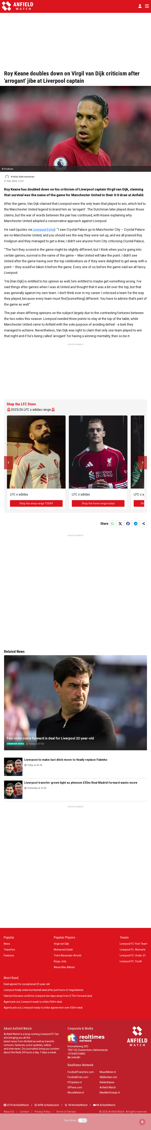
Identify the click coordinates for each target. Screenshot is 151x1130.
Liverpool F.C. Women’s (132, 949)
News (7, 943)
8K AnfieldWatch (105, 1105)
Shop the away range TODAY (36, 503)
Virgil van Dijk (61, 943)
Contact (24, 1111)
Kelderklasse (107, 1082)
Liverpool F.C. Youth (131, 961)
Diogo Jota (60, 961)
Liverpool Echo (43, 229)
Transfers (9, 949)
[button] (140, 6)
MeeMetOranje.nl (110, 1092)
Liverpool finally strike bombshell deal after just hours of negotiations (43, 989)
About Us (9, 1111)
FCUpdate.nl (75, 1082)
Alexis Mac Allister (64, 967)
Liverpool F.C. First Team (133, 943)
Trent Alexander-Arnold (67, 955)
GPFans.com (75, 1087)
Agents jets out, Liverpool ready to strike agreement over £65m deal (43, 1007)
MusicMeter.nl (108, 1072)
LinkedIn (75, 1057)
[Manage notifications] (142, 1122)
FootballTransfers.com (81, 1072)
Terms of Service (66, 1111)
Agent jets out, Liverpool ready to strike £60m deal (33, 1001)
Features (9, 955)
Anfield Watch (108, 1087)
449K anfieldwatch (48, 1105)
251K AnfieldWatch (17, 1105)
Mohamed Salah (63, 949)
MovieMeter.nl (76, 1092)
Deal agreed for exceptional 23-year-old (27, 984)
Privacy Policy (42, 1111)
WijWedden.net (108, 1077)
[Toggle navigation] (146, 6)
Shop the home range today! (98, 503)
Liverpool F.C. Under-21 (133, 955)
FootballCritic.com (78, 1077)
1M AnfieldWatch (77, 1105)
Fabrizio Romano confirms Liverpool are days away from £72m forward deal (48, 995)
